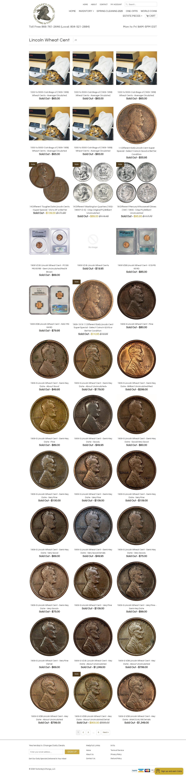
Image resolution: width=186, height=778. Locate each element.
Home (85, 4)
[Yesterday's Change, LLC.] (44, 14)
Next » (106, 732)
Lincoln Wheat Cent (49, 40)
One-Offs (132, 11)
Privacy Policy (116, 754)
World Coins (149, 11)
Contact (104, 4)
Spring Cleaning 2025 (110, 11)
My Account (116, 4)
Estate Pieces (132, 16)
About (94, 4)
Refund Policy (116, 758)
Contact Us (90, 758)
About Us (89, 754)
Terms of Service (117, 750)
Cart (152, 16)
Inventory (86, 11)
